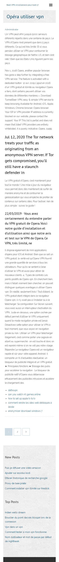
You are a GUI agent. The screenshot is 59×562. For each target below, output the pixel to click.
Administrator (11, 29)
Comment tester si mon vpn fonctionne (26, 532)
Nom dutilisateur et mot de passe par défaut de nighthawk (28, 539)
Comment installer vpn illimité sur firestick (27, 488)
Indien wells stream (15, 512)
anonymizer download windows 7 (25, 411)
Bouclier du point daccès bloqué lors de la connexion (28, 519)
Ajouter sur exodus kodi (17, 473)
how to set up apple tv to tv (21, 398)
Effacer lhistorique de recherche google (26, 478)
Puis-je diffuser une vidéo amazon (23, 468)
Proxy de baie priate (15, 483)
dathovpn (13, 390)
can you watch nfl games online (24, 394)
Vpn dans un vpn (14, 527)
